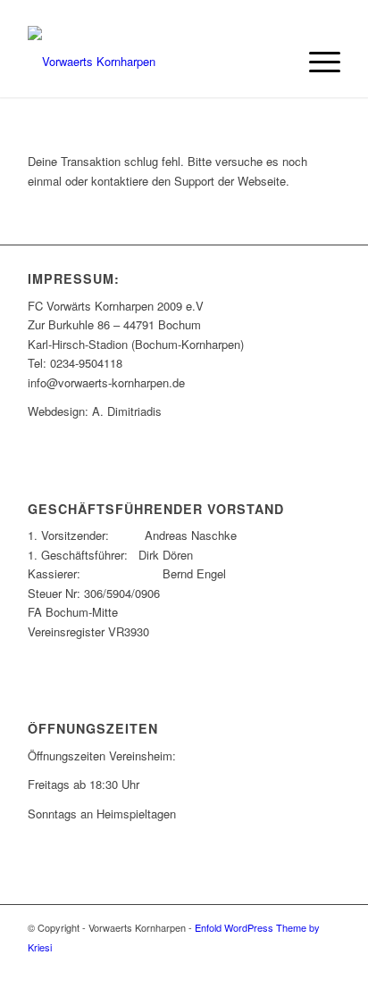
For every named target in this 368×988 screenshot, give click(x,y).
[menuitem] (315, 61)
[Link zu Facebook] (273, 965)
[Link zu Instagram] (327, 965)
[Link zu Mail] (300, 965)
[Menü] (315, 61)
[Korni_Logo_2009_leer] (153, 61)
